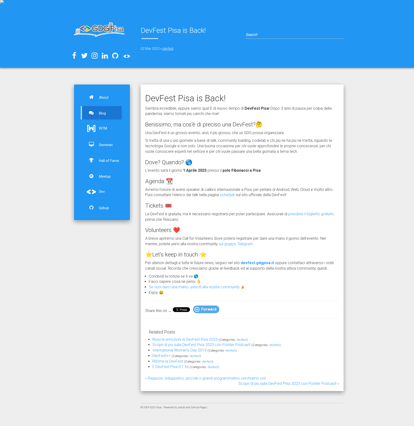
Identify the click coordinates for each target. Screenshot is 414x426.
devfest (167, 49)
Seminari (105, 145)
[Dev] (125, 55)
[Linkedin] (105, 55)
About (103, 97)
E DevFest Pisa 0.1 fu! (170, 366)
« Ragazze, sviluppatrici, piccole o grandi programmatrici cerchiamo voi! (205, 378)
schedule (227, 195)
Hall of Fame (108, 161)
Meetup (104, 176)
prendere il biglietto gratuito (311, 214)
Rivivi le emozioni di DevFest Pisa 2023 (185, 339)
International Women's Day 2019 (179, 350)
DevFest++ (161, 355)
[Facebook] (74, 55)
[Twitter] (84, 55)
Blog (102, 113)
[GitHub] (115, 55)
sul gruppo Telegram (236, 244)
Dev (101, 191)
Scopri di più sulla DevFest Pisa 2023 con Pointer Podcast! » (288, 383)
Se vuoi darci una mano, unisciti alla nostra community (194, 287)
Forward (208, 309)
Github (103, 208)
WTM (102, 128)
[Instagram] (94, 55)
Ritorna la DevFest (167, 361)
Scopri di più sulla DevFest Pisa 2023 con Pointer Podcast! (201, 344)
